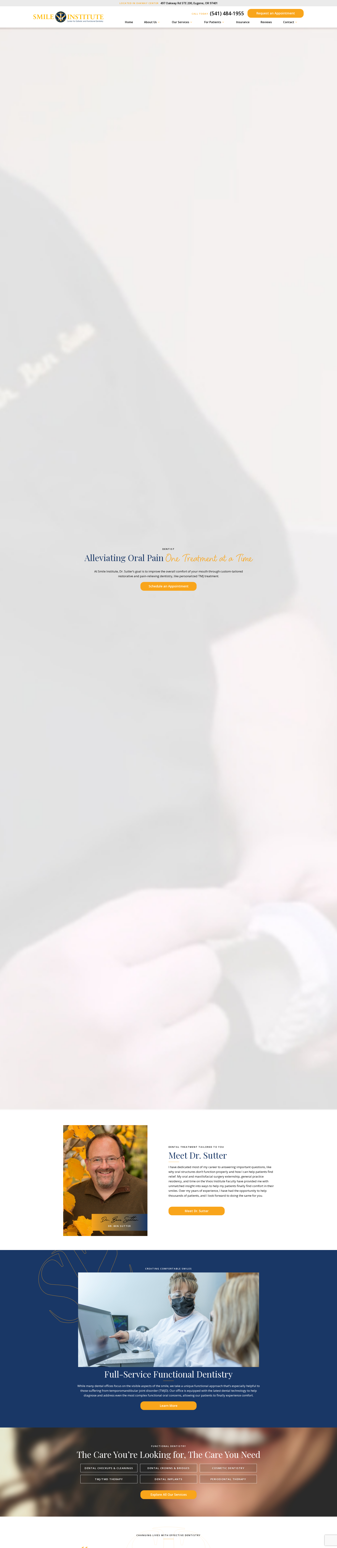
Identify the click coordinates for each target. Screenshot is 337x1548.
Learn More (168, 1405)
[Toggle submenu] (159, 22)
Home (129, 22)
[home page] (68, 16)
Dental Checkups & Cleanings (109, 1468)
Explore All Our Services (168, 1494)
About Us (150, 22)
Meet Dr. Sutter (197, 1211)
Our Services (180, 22)
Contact (288, 22)
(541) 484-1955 (218, 13)
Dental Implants (168, 1479)
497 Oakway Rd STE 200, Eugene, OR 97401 (169, 3)
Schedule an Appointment (169, 586)
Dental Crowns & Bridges (168, 1468)
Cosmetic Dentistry (228, 1468)
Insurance (243, 22)
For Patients (212, 22)
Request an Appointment (275, 13)
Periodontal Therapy (228, 1479)
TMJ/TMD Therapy (109, 1479)
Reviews (266, 22)
